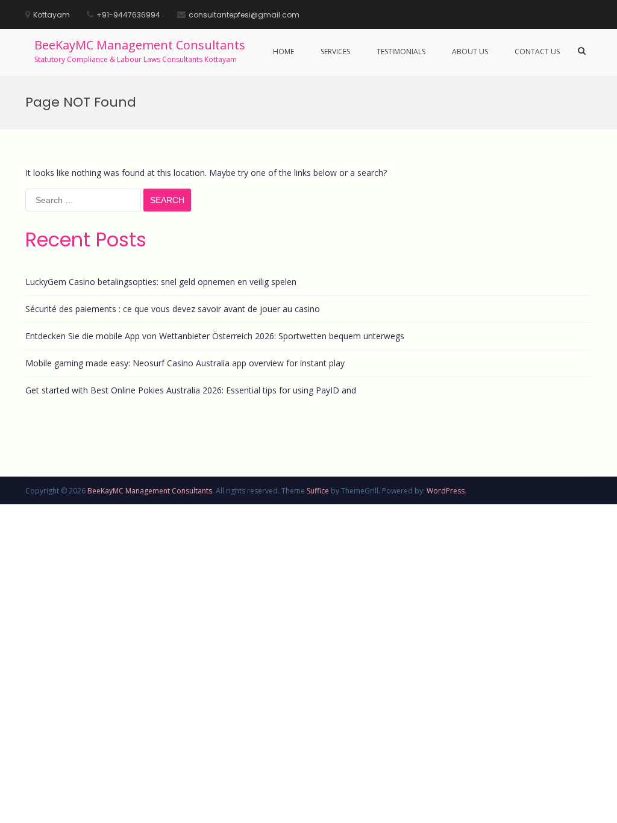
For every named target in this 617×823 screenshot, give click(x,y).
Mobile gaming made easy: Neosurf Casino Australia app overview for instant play (185, 363)
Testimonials (401, 51)
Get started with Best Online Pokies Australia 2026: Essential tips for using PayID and (190, 390)
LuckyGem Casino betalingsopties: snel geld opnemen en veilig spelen (160, 281)
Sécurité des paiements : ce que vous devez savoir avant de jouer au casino (172, 308)
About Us (470, 51)
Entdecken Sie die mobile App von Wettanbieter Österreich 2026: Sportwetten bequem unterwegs (214, 336)
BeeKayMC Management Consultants (139, 45)
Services (335, 51)
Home (283, 51)
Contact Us (537, 51)
